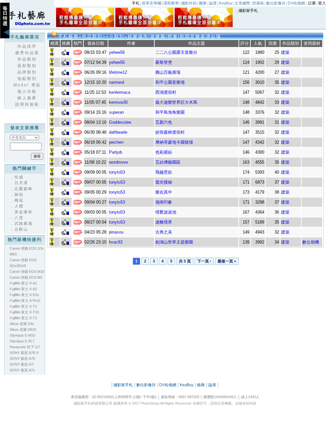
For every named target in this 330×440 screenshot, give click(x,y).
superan (116, 112)
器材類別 (27, 65)
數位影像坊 (146, 385)
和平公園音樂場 (170, 82)
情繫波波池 (165, 212)
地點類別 (27, 78)
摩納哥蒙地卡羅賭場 (174, 142)
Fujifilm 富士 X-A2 (23, 289)
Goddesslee (120, 122)
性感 (19, 177)
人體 (19, 206)
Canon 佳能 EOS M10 (27, 271)
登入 (322, 3)
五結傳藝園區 (167, 162)
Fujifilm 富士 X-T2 (23, 318)
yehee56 (117, 52)
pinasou (116, 232)
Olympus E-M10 (22, 335)
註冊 (312, 3)
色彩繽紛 (163, 152)
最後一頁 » (227, 261)
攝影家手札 (248, 10)
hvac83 (115, 242)
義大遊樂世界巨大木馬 (176, 102)
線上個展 (27, 98)
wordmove (118, 162)
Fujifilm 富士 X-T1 (23, 306)
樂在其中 (163, 192)
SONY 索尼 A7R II (24, 353)
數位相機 (310, 242)
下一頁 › (204, 261)
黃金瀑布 (24, 212)
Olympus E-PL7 (22, 341)
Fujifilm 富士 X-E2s (24, 295)
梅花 (19, 200)
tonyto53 (117, 172)
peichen (116, 142)
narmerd (116, 82)
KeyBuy (186, 385)
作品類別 (27, 59)
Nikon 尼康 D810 (23, 329)
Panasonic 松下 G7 (25, 347)
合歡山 (21, 229)
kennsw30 (118, 102)
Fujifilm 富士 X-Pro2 (25, 300)
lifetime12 (118, 72)
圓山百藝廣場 (167, 72)
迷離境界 (163, 222)
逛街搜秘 (163, 182)
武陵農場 (24, 223)
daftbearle (118, 132)
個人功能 (27, 91)
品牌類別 (27, 72)
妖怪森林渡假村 (170, 132)
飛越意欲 (163, 172)
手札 (136, 3)
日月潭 (21, 183)
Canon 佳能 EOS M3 (26, 277)
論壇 (212, 385)
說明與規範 (27, 104)
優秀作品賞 (27, 53)
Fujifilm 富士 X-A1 (23, 283)
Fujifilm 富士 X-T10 (24, 312)
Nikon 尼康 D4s (22, 324)
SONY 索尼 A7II (22, 358)
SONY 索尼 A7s (22, 370)
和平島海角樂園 (170, 112)
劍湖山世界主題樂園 (174, 242)
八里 (19, 217)
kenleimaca (119, 92)
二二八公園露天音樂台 (176, 52)
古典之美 (163, 232)
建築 (285, 52)
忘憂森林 (24, 189)
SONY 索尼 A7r (22, 364)
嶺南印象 (163, 202)
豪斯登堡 (163, 62)
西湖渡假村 (165, 92)
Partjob (115, 152)
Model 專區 (27, 85)
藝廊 (201, 385)
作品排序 (27, 46)
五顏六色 (163, 122)
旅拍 (19, 194)
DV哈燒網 (167, 385)
